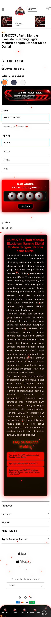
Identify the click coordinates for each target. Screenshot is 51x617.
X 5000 (7, 142)
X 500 (7, 160)
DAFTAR (24, 612)
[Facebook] (3, 228)
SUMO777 (23, 259)
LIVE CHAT (44, 612)
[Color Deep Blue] (14, 82)
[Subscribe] (41, 586)
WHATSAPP (35, 612)
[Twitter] (8, 228)
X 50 (6, 169)
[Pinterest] (12, 228)
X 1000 (7, 151)
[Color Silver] (23, 82)
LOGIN (15, 612)
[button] (3, 9)
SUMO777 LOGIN (12, 117)
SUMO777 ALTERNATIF (15, 126)
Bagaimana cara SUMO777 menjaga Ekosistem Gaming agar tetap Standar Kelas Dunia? (24, 472)
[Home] (20, 11)
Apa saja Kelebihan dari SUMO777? (23, 464)
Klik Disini (25, 206)
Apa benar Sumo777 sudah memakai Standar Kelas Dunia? (24, 456)
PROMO (5, 612)
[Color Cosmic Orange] (5, 82)
